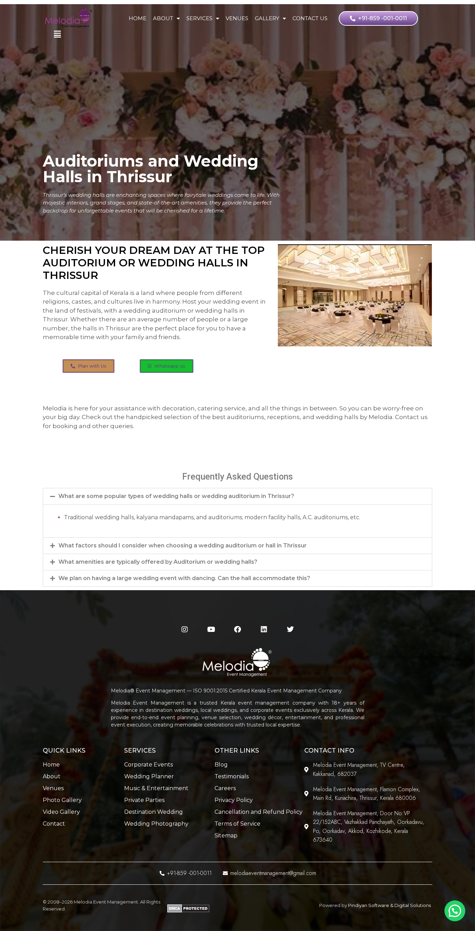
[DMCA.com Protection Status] (188, 911)
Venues (237, 18)
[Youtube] (211, 629)
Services (199, 18)
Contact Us (310, 18)
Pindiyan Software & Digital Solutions (389, 905)
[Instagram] (184, 629)
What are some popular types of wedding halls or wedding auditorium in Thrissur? (176, 496)
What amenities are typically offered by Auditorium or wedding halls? (157, 562)
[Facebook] (237, 629)
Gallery (267, 18)
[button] (237, 496)
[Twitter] (290, 629)
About (163, 18)
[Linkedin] (264, 629)
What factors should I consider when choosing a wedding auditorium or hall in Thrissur (182, 545)
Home (137, 18)
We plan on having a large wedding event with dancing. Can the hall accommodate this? (184, 578)
